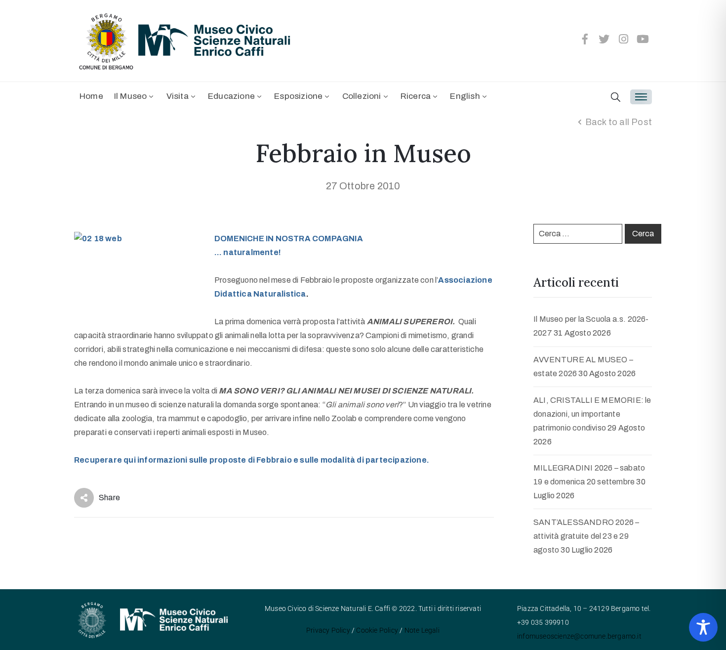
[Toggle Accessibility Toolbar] (703, 627)
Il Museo (130, 96)
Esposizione (298, 96)
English (465, 96)
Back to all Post (618, 122)
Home (91, 96)
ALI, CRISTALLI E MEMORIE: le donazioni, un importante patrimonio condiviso (592, 414)
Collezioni (361, 96)
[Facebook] (585, 39)
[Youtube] (643, 39)
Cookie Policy (377, 630)
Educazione (231, 96)
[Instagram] (624, 39)
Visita (177, 96)
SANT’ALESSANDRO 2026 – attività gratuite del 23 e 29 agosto (586, 536)
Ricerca (416, 96)
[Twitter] (604, 39)
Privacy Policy (328, 630)
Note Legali (422, 630)
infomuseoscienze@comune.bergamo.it (579, 636)
